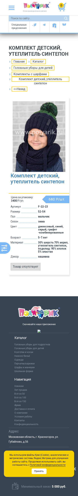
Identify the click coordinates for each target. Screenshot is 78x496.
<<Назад (19, 89)
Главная (19, 61)
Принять (39, 471)
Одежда (18, 359)
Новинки (19, 386)
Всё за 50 (19, 393)
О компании (20, 412)
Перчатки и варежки (64, 27)
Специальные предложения (19, 26)
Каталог (38, 61)
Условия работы (23, 416)
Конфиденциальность (26, 424)
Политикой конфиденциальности (48, 465)
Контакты (19, 420)
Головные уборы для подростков (45, 27)
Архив (17, 405)
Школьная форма (23, 371)
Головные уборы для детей (35, 27)
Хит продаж (20, 390)
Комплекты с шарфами (30, 74)
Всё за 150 (20, 401)
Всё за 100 (20, 397)
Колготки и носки (23, 352)
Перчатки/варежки (24, 363)
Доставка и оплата (24, 409)
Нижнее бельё (22, 356)
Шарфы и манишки (54, 27)
